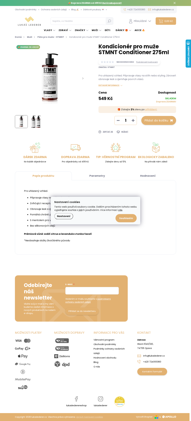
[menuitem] (50, 30)
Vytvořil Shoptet (144, 416)
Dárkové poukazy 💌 (93, 9)
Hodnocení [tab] (147, 176)
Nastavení (63, 216)
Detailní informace (108, 85)
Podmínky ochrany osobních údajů (109, 351)
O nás (97, 366)
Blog (96, 362)
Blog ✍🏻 (75, 9)
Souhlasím (126, 218)
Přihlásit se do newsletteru (82, 311)
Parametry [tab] (97, 176)
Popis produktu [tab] (43, 176)
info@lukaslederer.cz (154, 355)
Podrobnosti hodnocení (147, 62)
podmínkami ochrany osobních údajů (88, 300)
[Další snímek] (83, 78)
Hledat (109, 21)
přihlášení (151, 109)
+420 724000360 (152, 361)
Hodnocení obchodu (105, 357)
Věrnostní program (104, 339)
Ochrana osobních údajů (54, 9)
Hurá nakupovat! (112, 2)
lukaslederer (100, 405)
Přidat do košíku (156, 120)
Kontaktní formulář (152, 371)
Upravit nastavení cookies (89, 416)
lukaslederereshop (76, 405)
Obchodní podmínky (25, 9)
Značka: (106, 67)
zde (120, 210)
